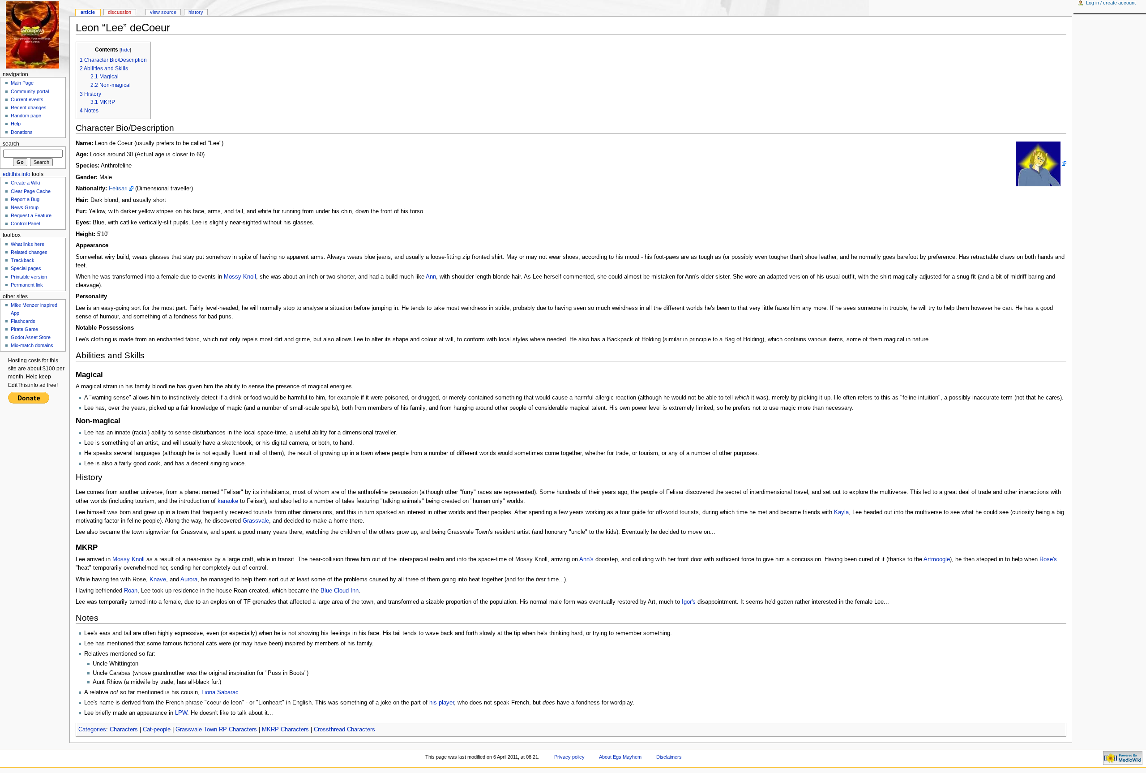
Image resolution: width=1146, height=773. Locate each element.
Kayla (841, 512)
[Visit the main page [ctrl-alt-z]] (34, 34)
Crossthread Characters (344, 729)
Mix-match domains (32, 345)
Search (11, 143)
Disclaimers (669, 757)
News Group (24, 207)
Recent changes (29, 107)
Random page (26, 115)
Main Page (22, 83)
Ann (431, 277)
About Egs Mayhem (620, 757)
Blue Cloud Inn (340, 591)
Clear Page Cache (31, 191)
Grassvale (256, 521)
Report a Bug (25, 199)
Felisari (118, 188)
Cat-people (157, 729)
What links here (27, 244)
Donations (22, 132)
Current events (27, 99)
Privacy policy (569, 757)
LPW (181, 713)
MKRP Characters (285, 729)
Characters (124, 729)
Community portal (30, 91)
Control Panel (25, 223)
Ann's (586, 559)
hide (125, 49)
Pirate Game (24, 329)
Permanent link (27, 285)
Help (16, 123)
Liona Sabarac (220, 692)
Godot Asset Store (31, 337)
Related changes (29, 252)
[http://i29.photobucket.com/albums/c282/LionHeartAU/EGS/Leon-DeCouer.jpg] (1041, 163)
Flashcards (23, 321)
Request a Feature (31, 215)
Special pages (26, 268)
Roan (130, 591)
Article (88, 12)
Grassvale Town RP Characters (216, 729)
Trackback (22, 260)
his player (441, 703)
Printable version (29, 276)
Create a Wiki (25, 182)
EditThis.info (16, 174)
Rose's (1048, 559)
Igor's (689, 602)
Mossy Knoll (240, 277)
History (195, 12)
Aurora (188, 579)
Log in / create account (1111, 2)
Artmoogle (937, 559)
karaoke (228, 501)
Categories (92, 729)
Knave (158, 579)
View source (163, 12)
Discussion (119, 12)
